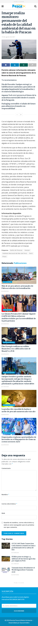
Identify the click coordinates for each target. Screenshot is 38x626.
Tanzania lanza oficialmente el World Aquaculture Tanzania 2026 (23, 570)
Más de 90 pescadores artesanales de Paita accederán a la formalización (17, 287)
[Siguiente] (20, 114)
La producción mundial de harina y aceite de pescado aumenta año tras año (18, 410)
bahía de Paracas (16, 250)
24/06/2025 (6, 291)
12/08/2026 (16, 563)
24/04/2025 (6, 445)
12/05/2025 (6, 386)
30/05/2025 (6, 354)
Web (3, 513)
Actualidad (7, 282)
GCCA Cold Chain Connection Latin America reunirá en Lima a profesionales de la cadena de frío (23, 546)
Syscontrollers (24, 623)
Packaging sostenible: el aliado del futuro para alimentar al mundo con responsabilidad (19, 106)
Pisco (4, 256)
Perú (31, 253)
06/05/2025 (6, 414)
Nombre (5, 495)
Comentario (6, 468)
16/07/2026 (16, 574)
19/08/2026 (16, 552)
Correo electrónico (9, 504)
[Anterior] (17, 114)
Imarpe (27, 250)
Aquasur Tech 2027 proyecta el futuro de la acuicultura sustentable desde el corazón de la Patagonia (19, 97)
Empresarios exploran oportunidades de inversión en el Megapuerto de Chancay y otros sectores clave (19, 439)
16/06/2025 (6, 324)
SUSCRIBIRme (19, 611)
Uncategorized (8, 342)
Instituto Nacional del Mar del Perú (15, 253)
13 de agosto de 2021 (8, 37)
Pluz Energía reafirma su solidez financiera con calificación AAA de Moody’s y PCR (16, 349)
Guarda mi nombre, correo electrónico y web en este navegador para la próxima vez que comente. (19, 525)
